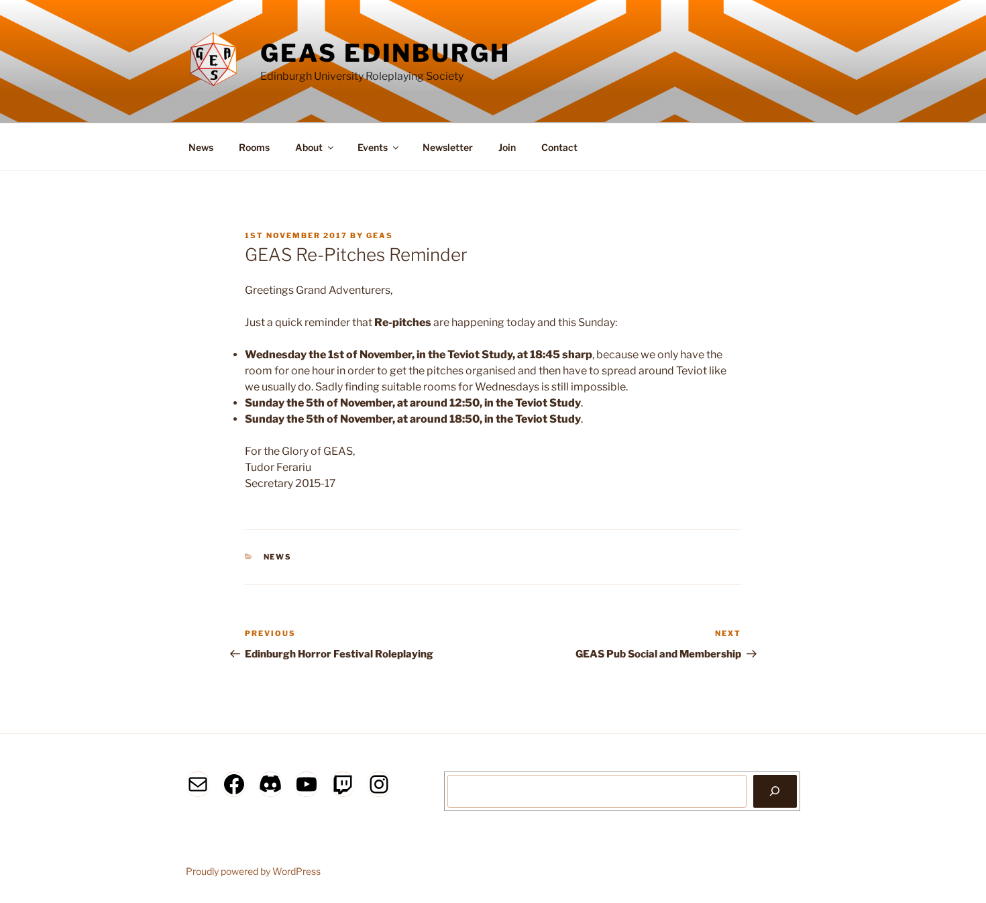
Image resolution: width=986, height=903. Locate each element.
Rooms (254, 147)
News (200, 147)
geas (379, 235)
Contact (559, 147)
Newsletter (448, 147)
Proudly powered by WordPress (253, 871)
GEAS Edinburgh (385, 53)
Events (373, 147)
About (309, 147)
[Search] (775, 791)
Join (507, 147)
